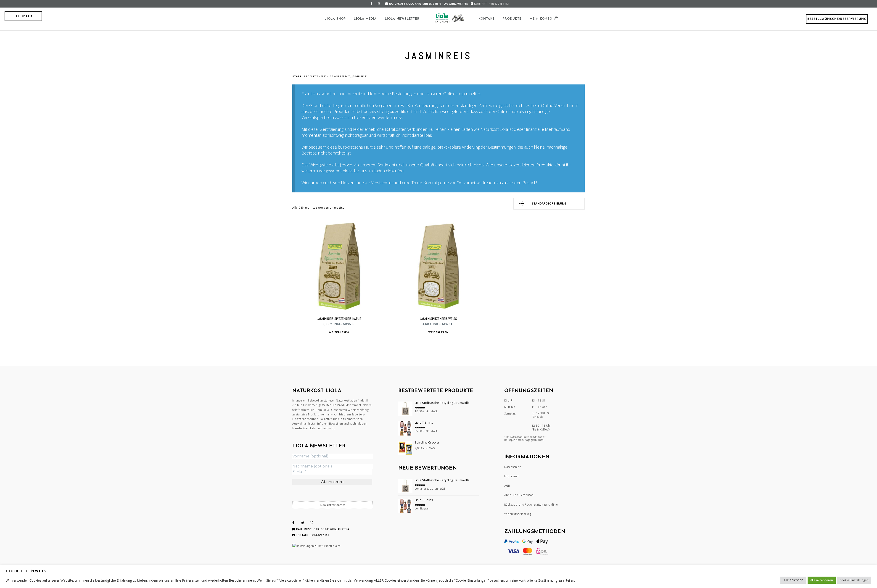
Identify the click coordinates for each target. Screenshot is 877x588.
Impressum (511, 476)
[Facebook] (371, 3)
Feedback (23, 16)
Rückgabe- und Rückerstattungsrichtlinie (531, 505)
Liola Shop (335, 18)
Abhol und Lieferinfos (518, 495)
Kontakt (486, 18)
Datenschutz (512, 467)
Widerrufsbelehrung (517, 514)
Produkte (512, 18)
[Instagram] (379, 3)
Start (296, 76)
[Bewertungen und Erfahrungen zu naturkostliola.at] (316, 546)
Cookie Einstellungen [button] (854, 580)
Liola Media (365, 18)
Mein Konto (541, 18)
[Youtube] (302, 522)
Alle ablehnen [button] (793, 580)
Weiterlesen (339, 332)
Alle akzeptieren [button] (821, 580)
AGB (507, 486)
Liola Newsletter (402, 18)
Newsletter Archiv (332, 505)
